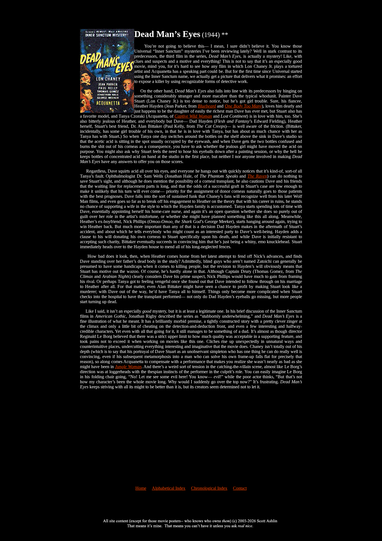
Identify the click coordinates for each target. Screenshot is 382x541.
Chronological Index (209, 488)
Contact (240, 488)
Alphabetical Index (168, 488)
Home (140, 488)
